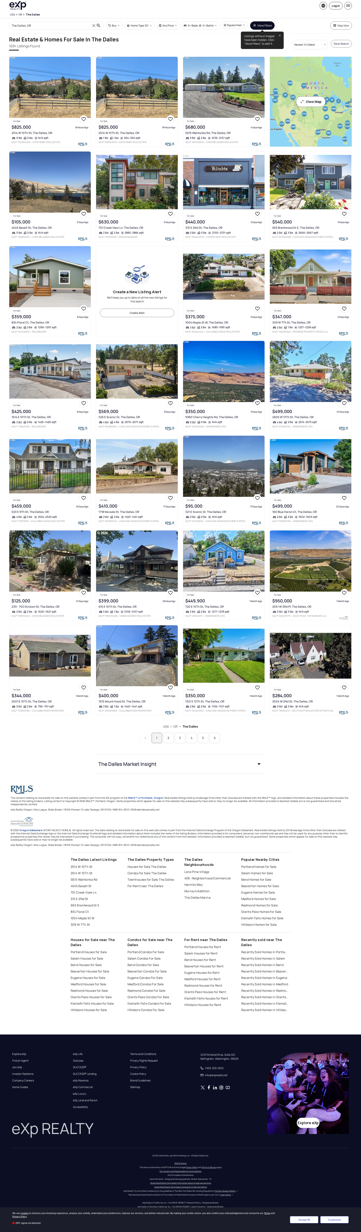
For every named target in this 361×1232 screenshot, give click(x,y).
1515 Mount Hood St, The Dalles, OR (122, 701)
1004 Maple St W (83, 918)
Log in (336, 6)
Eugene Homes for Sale (258, 892)
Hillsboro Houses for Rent (202, 1005)
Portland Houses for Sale (89, 952)
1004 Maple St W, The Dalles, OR (206, 322)
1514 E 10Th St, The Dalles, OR (31, 417)
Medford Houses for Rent (202, 979)
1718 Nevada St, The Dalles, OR (119, 512)
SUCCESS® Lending (84, 1074)
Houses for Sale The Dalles (147, 867)
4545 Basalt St (81, 886)
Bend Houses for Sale (86, 965)
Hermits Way (193, 885)
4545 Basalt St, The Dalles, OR (32, 228)
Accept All (304, 1219)
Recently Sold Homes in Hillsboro (265, 1010)
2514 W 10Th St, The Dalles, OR (32, 133)
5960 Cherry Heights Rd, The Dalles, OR (211, 417)
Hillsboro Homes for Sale (259, 924)
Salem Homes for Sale (257, 873)
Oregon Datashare (30, 830)
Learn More (226, 1194)
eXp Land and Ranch (85, 1100)
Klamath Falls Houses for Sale (92, 1003)
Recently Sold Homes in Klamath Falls (265, 1003)
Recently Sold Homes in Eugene (264, 978)
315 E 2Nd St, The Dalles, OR (203, 228)
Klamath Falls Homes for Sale (262, 918)
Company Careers (23, 1080)
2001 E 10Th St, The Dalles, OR (32, 701)
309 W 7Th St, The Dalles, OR (291, 322)
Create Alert (137, 313)
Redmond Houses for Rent (203, 985)
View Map (314, 101)
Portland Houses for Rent (202, 947)
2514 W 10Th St (81, 867)
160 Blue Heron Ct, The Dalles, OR (294, 512)
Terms (267, 1213)
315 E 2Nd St (79, 899)
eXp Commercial (83, 1087)
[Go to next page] (214, 738)
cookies (25, 1213)
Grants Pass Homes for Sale (261, 912)
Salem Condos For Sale (144, 958)
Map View (343, 25)
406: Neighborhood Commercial (207, 878)
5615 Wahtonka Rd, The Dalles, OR (208, 133)
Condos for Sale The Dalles (147, 873)
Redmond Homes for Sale (259, 905)
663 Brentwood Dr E (85, 905)
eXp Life (77, 1054)
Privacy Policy (138, 1067)
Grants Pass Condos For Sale (148, 997)
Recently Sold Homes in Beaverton (265, 971)
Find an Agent (20, 1060)
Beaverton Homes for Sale (260, 886)
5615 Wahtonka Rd (84, 879)
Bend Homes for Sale (256, 879)
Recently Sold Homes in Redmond (265, 991)
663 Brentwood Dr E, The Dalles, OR (295, 228)
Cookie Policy (138, 1074)
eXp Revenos (80, 1080)
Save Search (341, 43)
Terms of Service (209, 1167)
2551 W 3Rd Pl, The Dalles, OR (291, 607)
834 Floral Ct (80, 912)
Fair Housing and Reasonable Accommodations (180, 1171)
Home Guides (20, 1087)
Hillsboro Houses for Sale (89, 1010)
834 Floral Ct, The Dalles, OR (30, 322)
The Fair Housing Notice (225, 1191)
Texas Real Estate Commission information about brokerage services (180, 1183)
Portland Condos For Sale (146, 952)
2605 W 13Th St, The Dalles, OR (293, 417)
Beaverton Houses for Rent (204, 966)
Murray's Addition (197, 891)
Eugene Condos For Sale (145, 978)
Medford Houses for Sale (88, 984)
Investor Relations (23, 1074)
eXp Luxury (79, 1093)
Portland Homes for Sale (258, 867)
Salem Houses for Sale (87, 958)
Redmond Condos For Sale (146, 991)
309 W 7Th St (80, 924)
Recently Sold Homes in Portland (265, 952)
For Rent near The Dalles (145, 886)
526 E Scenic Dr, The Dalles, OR (119, 417)
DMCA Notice (180, 1163)
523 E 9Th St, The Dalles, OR (30, 512)
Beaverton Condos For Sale (147, 971)
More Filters (265, 25)
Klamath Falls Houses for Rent (206, 998)
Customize (334, 1219)
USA (166, 726)
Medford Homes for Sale (258, 899)
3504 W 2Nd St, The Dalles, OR (292, 701)
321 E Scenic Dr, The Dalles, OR (205, 512)
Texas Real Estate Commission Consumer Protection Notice (180, 1187)
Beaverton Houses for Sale (90, 971)
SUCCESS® (79, 1067)
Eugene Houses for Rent (202, 973)
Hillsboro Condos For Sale (146, 1010)
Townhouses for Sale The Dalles (151, 879)
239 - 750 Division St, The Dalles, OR (36, 607)
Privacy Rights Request (144, 1060)
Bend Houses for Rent (200, 960)
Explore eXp (19, 1054)
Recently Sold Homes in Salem (263, 958)
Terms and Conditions (143, 1054)
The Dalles (190, 726)
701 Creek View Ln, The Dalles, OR (121, 228)
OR (175, 726)
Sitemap (135, 1087)
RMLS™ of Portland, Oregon (145, 798)
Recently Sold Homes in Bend (262, 965)
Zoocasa (78, 1060)
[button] (180, 764)
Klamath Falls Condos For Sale (149, 1003)
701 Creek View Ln (83, 892)
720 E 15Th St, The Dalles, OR (204, 607)
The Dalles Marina (197, 897)
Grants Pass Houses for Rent (205, 992)
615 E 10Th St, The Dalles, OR (118, 607)
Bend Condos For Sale (143, 965)
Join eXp (17, 1067)
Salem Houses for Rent (201, 953)
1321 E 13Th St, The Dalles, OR (204, 701)
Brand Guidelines (140, 1080)
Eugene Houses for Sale (88, 978)
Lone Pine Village (196, 872)
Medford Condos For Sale (146, 984)
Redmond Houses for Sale (89, 991)
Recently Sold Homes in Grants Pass (265, 997)
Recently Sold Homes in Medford (264, 984)
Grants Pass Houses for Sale (91, 997)
